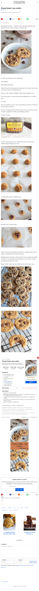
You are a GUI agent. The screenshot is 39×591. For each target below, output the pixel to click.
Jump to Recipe (5, 22)
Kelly (3, 9)
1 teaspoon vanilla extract (8, 381)
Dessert (2, 499)
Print (31, 382)
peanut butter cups (4, 510)
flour (21, 507)
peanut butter (27, 507)
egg (18, 507)
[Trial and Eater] (19, 2)
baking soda (3, 507)
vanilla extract (15, 510)
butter (14, 507)
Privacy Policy (5, 581)
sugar (10, 510)
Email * (21, 560)
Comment (4, 544)
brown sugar (9, 507)
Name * (4, 560)
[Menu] (1, 2)
